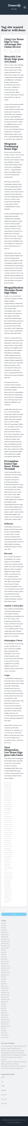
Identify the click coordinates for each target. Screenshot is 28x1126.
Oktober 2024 (5, 970)
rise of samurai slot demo (8, 864)
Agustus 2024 (5, 975)
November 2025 (5, 941)
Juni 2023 (3, 1006)
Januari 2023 (4, 1017)
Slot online (4, 1103)
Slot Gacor (4, 1099)
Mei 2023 (3, 1008)
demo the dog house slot (8, 840)
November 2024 (5, 968)
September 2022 (5, 1026)
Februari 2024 (5, 988)
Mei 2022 (3, 1028)
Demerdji (14, 5)
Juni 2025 (3, 952)
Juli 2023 (3, 1004)
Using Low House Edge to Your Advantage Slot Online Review (14, 43)
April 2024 (4, 983)
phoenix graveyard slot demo (8, 858)
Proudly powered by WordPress (11, 1120)
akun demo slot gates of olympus (7, 784)
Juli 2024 (3, 977)
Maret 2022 (4, 1033)
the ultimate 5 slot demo (7, 898)
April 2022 (4, 1030)
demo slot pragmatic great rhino (8, 830)
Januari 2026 (4, 937)
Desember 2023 (5, 992)
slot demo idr (9, 876)
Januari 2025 (4, 963)
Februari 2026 (5, 934)
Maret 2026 (4, 932)
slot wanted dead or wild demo (8, 890)
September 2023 (5, 999)
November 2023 (5, 995)
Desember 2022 (5, 1019)
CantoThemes (16, 1122)
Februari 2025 (5, 961)
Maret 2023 (4, 1012)
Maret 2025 (4, 959)
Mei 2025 (3, 954)
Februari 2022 (5, 1035)
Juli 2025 (3, 950)
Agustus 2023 (4, 1001)
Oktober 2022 (5, 1024)
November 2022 (5, 1021)
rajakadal (3, 1090)
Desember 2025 (5, 939)
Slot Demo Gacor (16, 52)
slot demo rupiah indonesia (7, 882)
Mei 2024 (3, 981)
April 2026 (4, 930)
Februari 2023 (5, 1015)
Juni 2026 (3, 925)
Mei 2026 (3, 928)
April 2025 (4, 957)
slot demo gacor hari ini (8, 874)
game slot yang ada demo (8, 848)
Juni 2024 (3, 979)
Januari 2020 (4, 1037)
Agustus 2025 (5, 948)
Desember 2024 (5, 966)
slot (2, 1081)
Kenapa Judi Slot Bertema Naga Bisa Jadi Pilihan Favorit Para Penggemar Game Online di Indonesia (13, 1057)
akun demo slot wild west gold (7, 794)
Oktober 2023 (4, 997)
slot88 (2, 1077)
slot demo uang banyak (7, 886)
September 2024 (5, 972)
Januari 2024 (4, 990)
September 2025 (5, 945)
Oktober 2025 (5, 943)
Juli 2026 (3, 923)
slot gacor (4, 1094)
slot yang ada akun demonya (7, 894)
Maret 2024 (4, 986)
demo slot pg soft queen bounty (8, 824)
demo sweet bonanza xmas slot (8, 836)
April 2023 (4, 1010)
